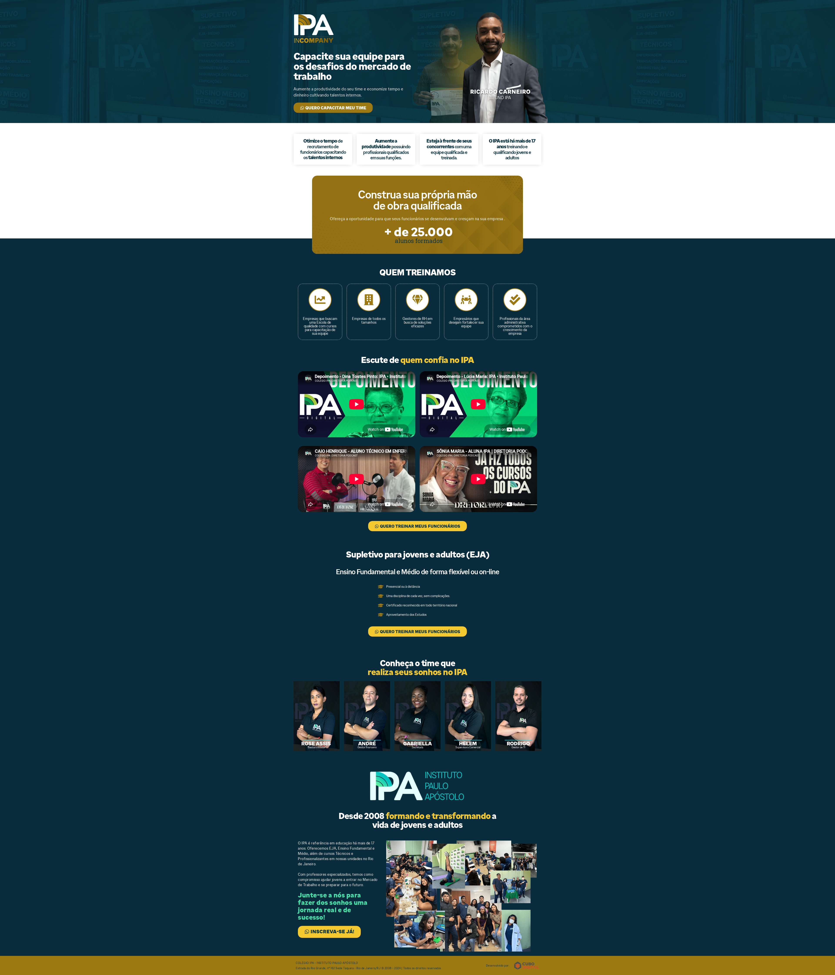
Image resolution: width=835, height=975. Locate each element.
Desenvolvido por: (498, 965)
